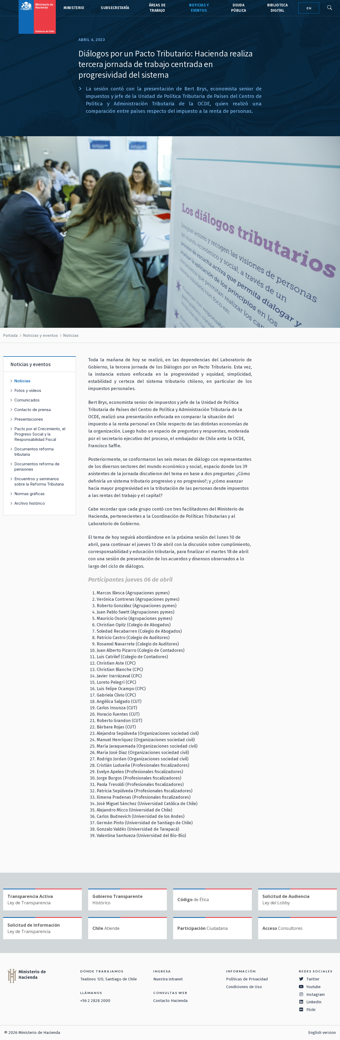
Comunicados (27, 400)
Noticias (71, 335)
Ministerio (73, 8)
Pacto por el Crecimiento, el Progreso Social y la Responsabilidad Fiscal (39, 434)
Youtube (313, 986)
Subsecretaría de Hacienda (114, 8)
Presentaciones (28, 419)
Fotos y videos (27, 390)
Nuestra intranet (168, 979)
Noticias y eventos (40, 335)
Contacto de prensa (32, 409)
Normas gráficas (29, 493)
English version (322, 1032)
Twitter (313, 979)
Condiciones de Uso (244, 986)
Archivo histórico (29, 503)
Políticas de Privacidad (247, 979)
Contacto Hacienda (170, 1000)
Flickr (311, 1009)
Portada (10, 335)
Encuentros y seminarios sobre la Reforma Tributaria (39, 481)
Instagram (315, 994)
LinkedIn (313, 1002)
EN (309, 8)
